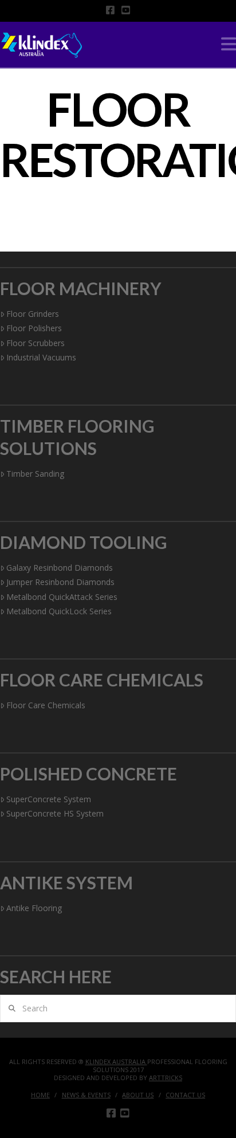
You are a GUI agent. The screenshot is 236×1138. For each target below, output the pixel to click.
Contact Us (185, 1095)
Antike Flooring (34, 907)
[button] (228, 44)
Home (40, 1095)
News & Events (86, 1095)
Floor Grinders (32, 313)
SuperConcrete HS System (55, 813)
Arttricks (165, 1077)
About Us (138, 1095)
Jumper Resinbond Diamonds (60, 581)
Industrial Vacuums (41, 357)
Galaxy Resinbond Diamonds (59, 567)
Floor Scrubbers (35, 343)
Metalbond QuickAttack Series (61, 596)
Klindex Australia (116, 1061)
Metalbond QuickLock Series (59, 611)
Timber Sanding (35, 473)
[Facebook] (110, 10)
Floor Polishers (34, 328)
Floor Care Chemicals (45, 705)
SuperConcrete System (48, 799)
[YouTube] (125, 10)
